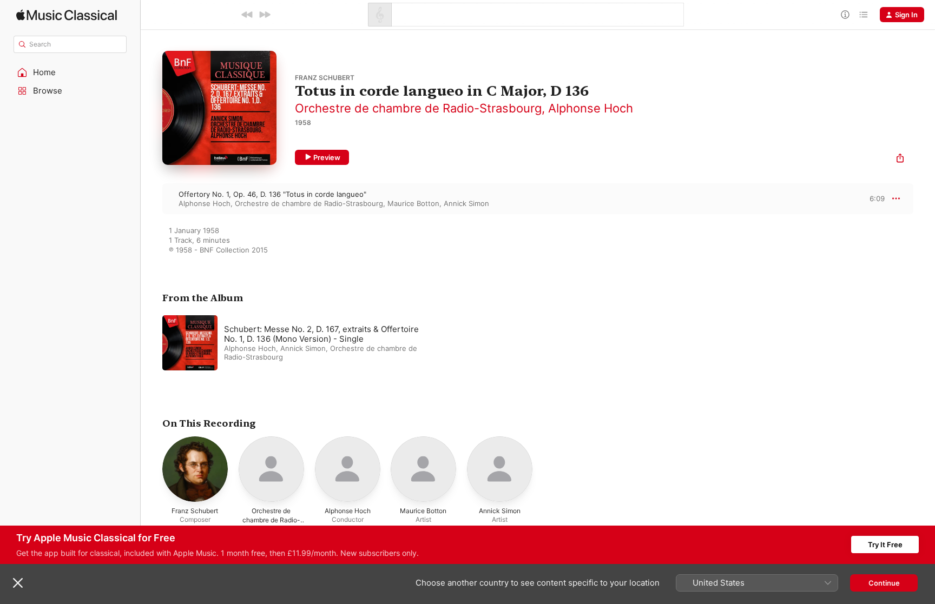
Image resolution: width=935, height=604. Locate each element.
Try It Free (885, 544)
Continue (884, 583)
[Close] (18, 583)
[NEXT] (264, 14)
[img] (66, 15)
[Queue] (863, 14)
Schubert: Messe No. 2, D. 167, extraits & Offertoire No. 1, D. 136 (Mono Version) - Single (321, 334)
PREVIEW (873, 198)
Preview (326, 157)
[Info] (845, 14)
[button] (70, 72)
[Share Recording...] (900, 159)
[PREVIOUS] (247, 14)
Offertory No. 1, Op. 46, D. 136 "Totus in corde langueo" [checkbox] (272, 194)
